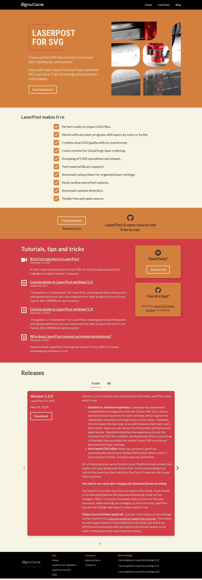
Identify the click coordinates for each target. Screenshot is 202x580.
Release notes (71, 228)
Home (148, 4)
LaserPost (164, 4)
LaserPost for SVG (61, 569)
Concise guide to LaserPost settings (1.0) (138, 571)
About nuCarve (92, 560)
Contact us (90, 564)
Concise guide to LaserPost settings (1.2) (138, 560)
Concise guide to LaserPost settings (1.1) (138, 565)
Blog (178, 4)
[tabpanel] (101, 468)
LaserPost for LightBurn (64, 564)
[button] (177, 468)
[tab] (95, 383)
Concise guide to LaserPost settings (132, 518)
